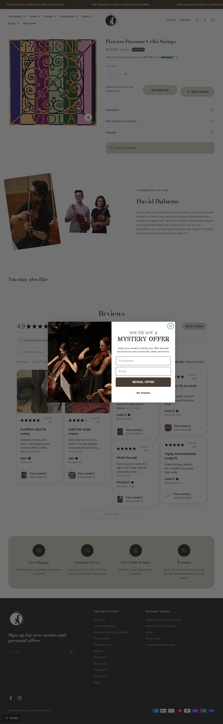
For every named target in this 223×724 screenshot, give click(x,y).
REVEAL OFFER (143, 382)
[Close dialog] (171, 326)
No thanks (143, 392)
